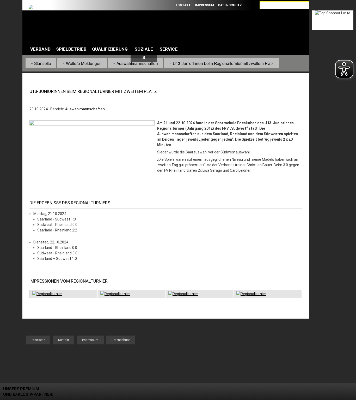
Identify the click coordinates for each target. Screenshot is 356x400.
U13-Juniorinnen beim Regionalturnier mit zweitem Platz (223, 63)
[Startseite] (47, 23)
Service (168, 49)
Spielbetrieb (71, 49)
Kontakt (183, 5)
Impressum (204, 5)
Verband (40, 49)
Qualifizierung (110, 49)
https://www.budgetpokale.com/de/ (332, 109)
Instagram (166, 5)
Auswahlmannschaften (137, 63)
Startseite (42, 63)
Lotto (332, 20)
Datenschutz (230, 5)
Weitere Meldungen (84, 63)
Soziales (143, 53)
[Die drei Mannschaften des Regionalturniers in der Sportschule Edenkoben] (92, 124)
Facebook (137, 5)
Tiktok (151, 5)
